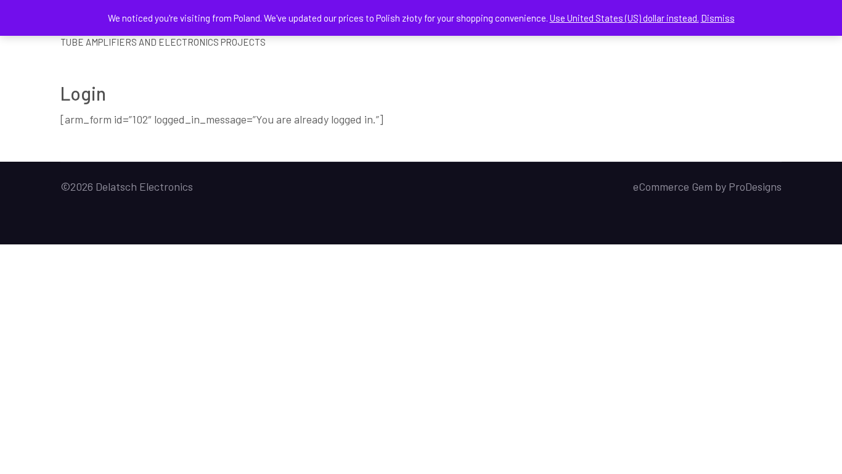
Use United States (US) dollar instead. (624, 17)
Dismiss (718, 17)
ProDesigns (755, 186)
